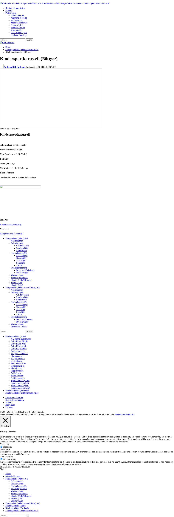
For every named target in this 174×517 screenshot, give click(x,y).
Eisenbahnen (16, 356)
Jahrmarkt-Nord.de (19, 18)
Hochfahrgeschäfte (19, 253)
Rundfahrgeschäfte (19, 268)
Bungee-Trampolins (19, 353)
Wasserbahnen (17, 275)
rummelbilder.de (18, 27)
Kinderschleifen (17, 366)
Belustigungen (17, 243)
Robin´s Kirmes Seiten (15, 8)
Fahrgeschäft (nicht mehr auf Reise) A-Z (22, 287)
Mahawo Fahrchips (19, 23)
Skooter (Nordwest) (19, 277)
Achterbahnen (17, 241)
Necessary (7, 447)
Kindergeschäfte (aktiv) (15, 336)
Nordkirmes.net (17, 15)
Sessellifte (20, 263)
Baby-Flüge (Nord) (19, 341)
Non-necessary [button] (6, 456)
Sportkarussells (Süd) (20, 385)
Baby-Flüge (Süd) (18, 346)
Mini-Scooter (16, 368)
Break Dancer (22, 273)
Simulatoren (21, 250)
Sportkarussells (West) (20, 388)
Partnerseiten (10, 13)
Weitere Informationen (124, 414)
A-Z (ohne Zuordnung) (21, 339)
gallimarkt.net (17, 20)
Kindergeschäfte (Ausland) (17, 390)
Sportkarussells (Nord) (20, 380)
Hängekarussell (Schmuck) (11, 234)
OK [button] (112, 414)
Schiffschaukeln (18, 378)
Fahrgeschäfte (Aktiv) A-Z (16, 238)
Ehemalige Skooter (19, 327)
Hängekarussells (18, 358)
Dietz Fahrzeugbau (19, 32)
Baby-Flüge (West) (19, 348)
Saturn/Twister (17, 375)
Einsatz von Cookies (14, 397)
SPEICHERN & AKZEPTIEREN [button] (15, 467)
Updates (9, 407)
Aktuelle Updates (12, 476)
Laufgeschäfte (22, 248)
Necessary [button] (4, 444)
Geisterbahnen (22, 246)
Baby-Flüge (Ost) (18, 344)
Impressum (10, 405)
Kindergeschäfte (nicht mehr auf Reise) (22, 393)
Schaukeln (20, 260)
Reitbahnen (16, 373)
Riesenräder (21, 258)
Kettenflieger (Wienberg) (10, 224)
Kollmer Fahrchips (19, 35)
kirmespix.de (16, 30)
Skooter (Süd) (17, 285)
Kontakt (8, 10)
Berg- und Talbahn (24, 319)
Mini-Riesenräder (18, 363)
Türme (19, 265)
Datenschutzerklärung (14, 400)
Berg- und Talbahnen (25, 270)
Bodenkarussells (18, 351)
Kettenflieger (21, 255)
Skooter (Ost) (16, 282)
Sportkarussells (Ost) (20, 383)
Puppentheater (17, 371)
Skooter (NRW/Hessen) (21, 280)
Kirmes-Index (17, 25)
